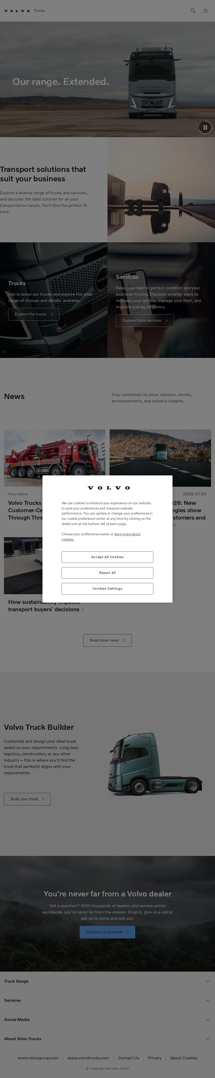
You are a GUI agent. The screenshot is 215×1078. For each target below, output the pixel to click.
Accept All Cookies (107, 557)
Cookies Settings (108, 589)
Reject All (107, 573)
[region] (107, 538)
